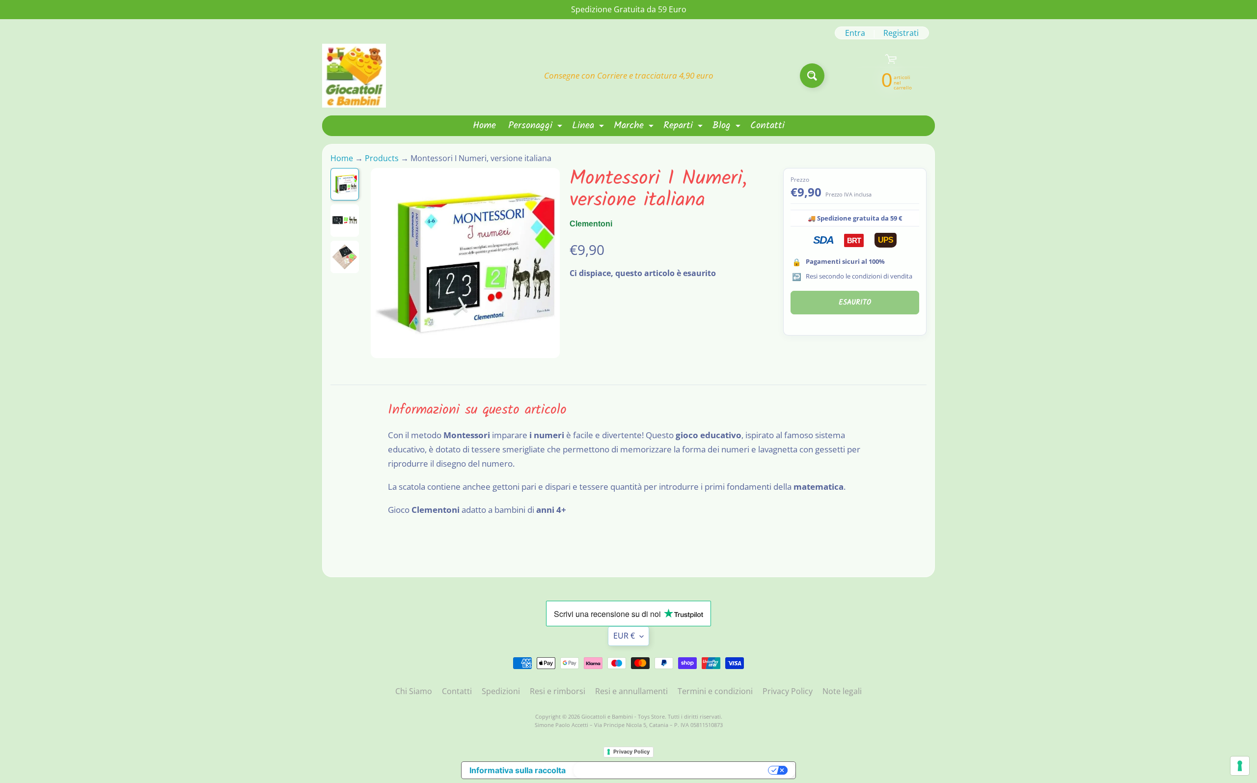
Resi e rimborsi (557, 691)
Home (484, 126)
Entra (855, 33)
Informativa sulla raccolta (517, 770)
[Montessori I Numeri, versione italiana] (344, 184)
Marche (635, 127)
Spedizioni (501, 691)
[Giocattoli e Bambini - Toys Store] (354, 76)
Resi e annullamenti (631, 691)
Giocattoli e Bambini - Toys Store (623, 716)
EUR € (624, 635)
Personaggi (536, 127)
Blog (727, 127)
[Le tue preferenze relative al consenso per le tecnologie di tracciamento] (1239, 765)
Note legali (842, 691)
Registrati (901, 33)
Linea (589, 127)
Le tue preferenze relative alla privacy (672, 770)
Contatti (767, 126)
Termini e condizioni (715, 691)
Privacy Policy (788, 691)
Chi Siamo (413, 691)
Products (382, 158)
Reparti (684, 127)
